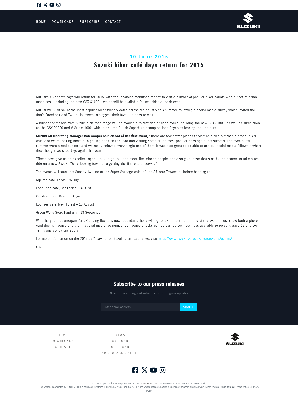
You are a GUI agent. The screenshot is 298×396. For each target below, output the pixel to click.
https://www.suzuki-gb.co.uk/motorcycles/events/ (195, 238)
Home (63, 335)
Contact (63, 347)
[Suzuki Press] (248, 20)
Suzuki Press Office (149, 383)
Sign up (188, 307)
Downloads (63, 341)
